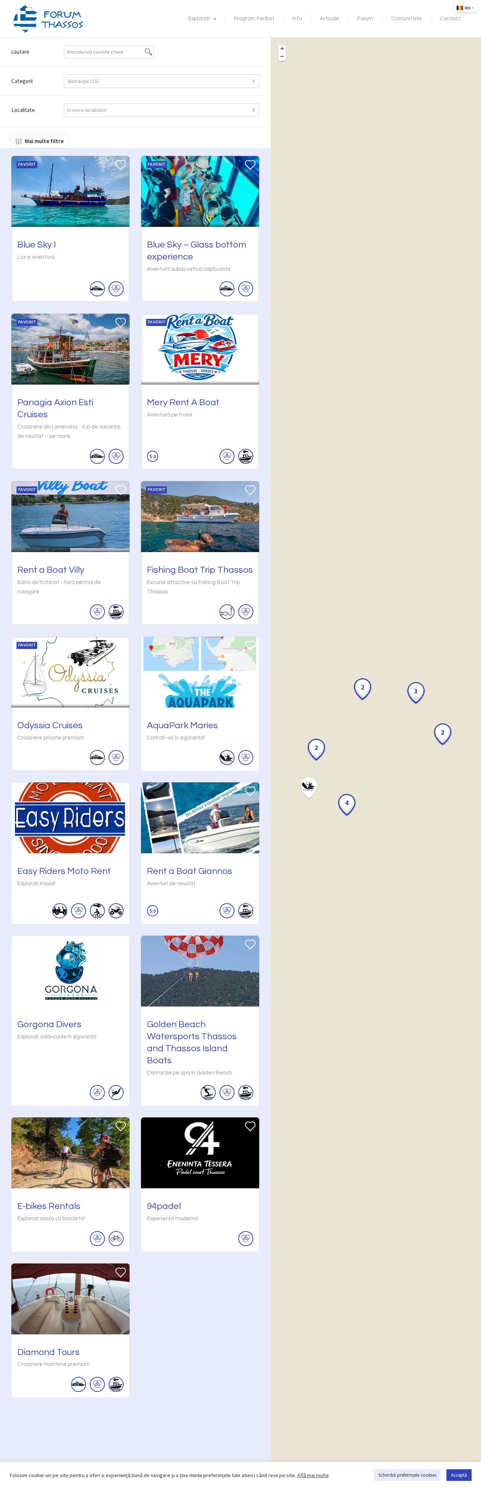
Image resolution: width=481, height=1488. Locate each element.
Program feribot (254, 18)
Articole (329, 18)
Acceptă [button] (459, 1475)
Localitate (23, 109)
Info (297, 18)
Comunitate (406, 18)
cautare (20, 51)
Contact (450, 18)
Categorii (22, 81)
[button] (316, 750)
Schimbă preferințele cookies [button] (407, 1475)
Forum (365, 18)
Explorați (199, 18)
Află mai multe (313, 1475)
